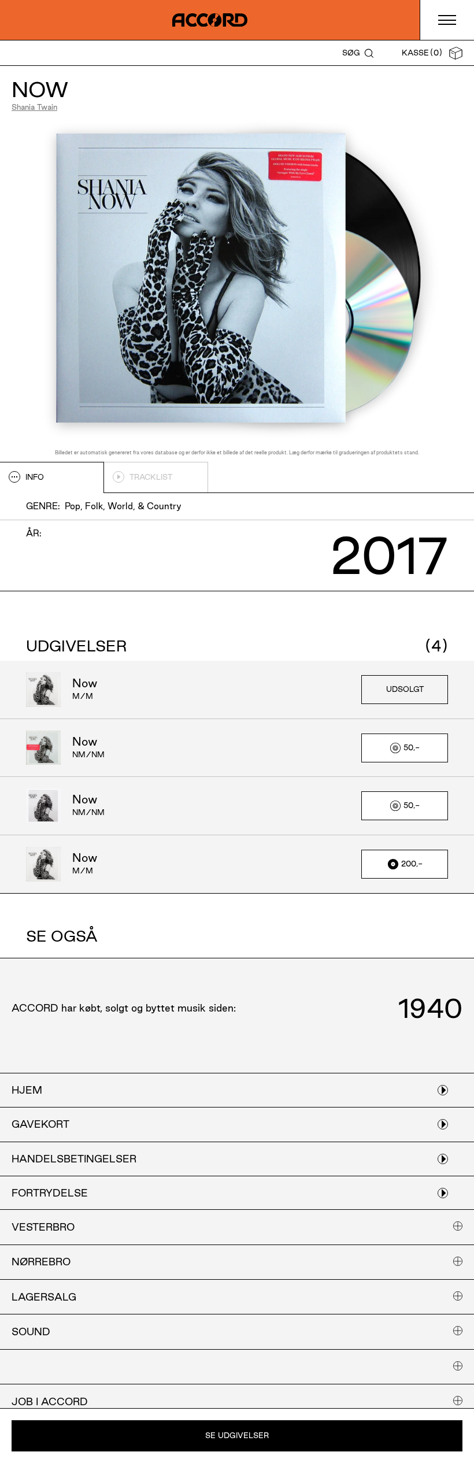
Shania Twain (34, 107)
